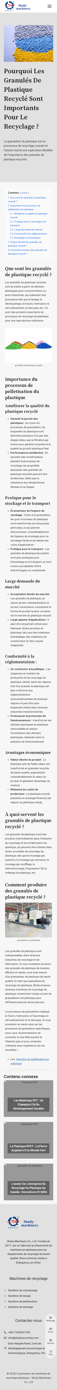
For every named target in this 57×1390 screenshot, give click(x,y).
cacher (24, 193)
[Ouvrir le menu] (49, 6)
